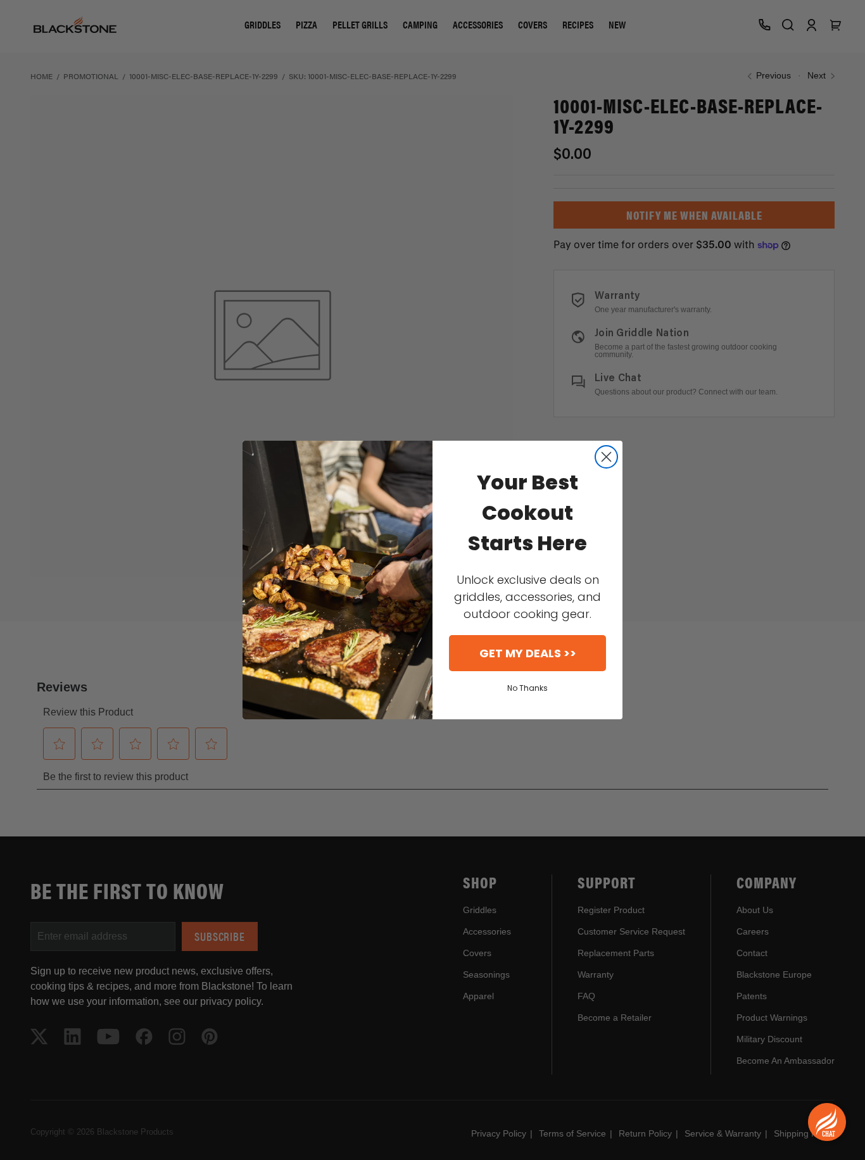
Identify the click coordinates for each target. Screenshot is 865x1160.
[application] (827, 1122)
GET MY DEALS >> (527, 653)
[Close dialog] (606, 457)
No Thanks (527, 688)
